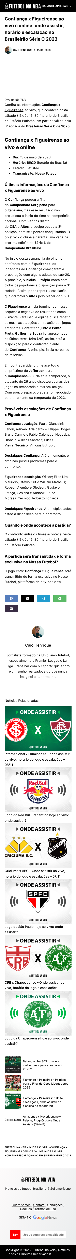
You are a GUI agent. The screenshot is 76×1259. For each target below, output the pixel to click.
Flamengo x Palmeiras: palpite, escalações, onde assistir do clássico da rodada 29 (43, 1102)
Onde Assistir (38, 1147)
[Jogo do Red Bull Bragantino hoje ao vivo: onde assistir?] (38, 789)
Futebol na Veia (15, 1147)
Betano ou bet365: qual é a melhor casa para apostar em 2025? (42, 1065)
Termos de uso (45, 1209)
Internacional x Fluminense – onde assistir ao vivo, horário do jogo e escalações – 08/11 (37, 759)
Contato (39, 1205)
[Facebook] (11, 598)
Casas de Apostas (54, 6)
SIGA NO (26, 1217)
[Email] (11, 608)
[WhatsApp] (59, 598)
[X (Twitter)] (27, 598)
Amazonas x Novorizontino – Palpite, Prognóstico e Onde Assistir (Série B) (42, 1120)
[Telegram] (43, 598)
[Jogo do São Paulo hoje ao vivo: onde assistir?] (38, 901)
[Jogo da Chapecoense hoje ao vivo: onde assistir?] (38, 1013)
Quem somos (21, 1205)
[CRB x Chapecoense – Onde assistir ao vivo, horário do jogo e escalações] (38, 957)
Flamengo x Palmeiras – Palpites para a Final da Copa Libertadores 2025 (45, 1083)
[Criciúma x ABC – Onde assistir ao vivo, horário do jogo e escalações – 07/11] (38, 845)
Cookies (26, 1209)
